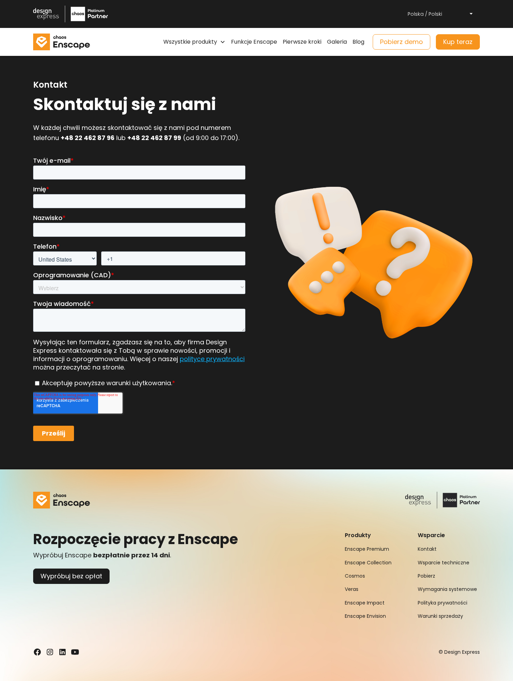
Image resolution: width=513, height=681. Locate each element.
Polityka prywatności (442, 602)
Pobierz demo (401, 41)
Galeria (337, 42)
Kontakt (427, 548)
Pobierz (426, 575)
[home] (61, 42)
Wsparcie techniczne (443, 562)
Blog (358, 42)
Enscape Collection (368, 562)
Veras (351, 589)
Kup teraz (458, 41)
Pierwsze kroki (302, 42)
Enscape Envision (365, 616)
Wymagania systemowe (447, 589)
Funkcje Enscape (254, 42)
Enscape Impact (365, 602)
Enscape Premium (367, 548)
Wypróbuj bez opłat (71, 576)
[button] (441, 14)
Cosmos (355, 575)
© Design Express (459, 652)
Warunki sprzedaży (440, 616)
